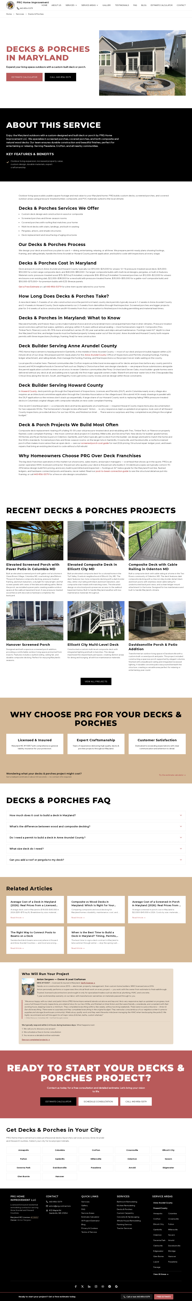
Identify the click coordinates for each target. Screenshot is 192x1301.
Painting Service (124, 1224)
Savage (156, 1267)
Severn (171, 1235)
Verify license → (88, 983)
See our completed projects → (36, 1039)
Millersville (173, 1229)
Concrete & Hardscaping (128, 1217)
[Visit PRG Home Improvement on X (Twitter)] (82, 1286)
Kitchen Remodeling (126, 1205)
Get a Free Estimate (29, 286)
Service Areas (87, 1213)
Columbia (172, 1213)
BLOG (144, 5)
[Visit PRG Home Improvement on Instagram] (96, 1286)
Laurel (156, 1262)
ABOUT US (56, 5)
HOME (44, 5)
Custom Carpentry (125, 1213)
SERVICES (70, 5)
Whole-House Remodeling (129, 1220)
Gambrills (157, 1229)
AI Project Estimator (90, 1220)
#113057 (34, 1217)
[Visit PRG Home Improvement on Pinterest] (109, 1286)
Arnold (171, 1240)
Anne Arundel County (96, 354)
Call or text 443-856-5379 (138, 1297)
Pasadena (172, 1262)
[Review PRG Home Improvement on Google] (116, 1286)
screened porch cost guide (95, 443)
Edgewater (158, 1251)
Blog (83, 1224)
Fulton (171, 1224)
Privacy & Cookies (89, 1228)
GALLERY (107, 5)
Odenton (157, 1235)
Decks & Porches (124, 1209)
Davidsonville (174, 1245)
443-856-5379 (53, 286)
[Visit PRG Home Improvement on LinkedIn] (89, 1286)
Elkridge (172, 1251)
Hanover (172, 1256)
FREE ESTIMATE (164, 1297)
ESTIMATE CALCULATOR (162, 5)
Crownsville (173, 1219)
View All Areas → (160, 1274)
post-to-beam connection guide (112, 471)
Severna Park (159, 1240)
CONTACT (181, 5)
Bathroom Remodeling (127, 1202)
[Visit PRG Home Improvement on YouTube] (102, 1286)
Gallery (84, 1205)
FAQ (135, 5)
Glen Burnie (158, 1256)
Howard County (29, 391)
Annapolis (157, 1213)
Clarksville (158, 1245)
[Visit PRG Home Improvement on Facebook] (75, 1286)
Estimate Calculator (90, 1217)
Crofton (156, 1219)
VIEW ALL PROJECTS (96, 681)
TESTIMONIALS (122, 5)
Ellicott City (158, 1224)
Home (9, 14)
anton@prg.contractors (60, 1206)
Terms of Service (89, 1232)
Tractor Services (124, 1228)
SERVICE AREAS (88, 5)
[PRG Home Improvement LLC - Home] (10, 5)
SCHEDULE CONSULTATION (98, 1101)
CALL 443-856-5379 (60, 77)
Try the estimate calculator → (172, 775)
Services (20, 14)
